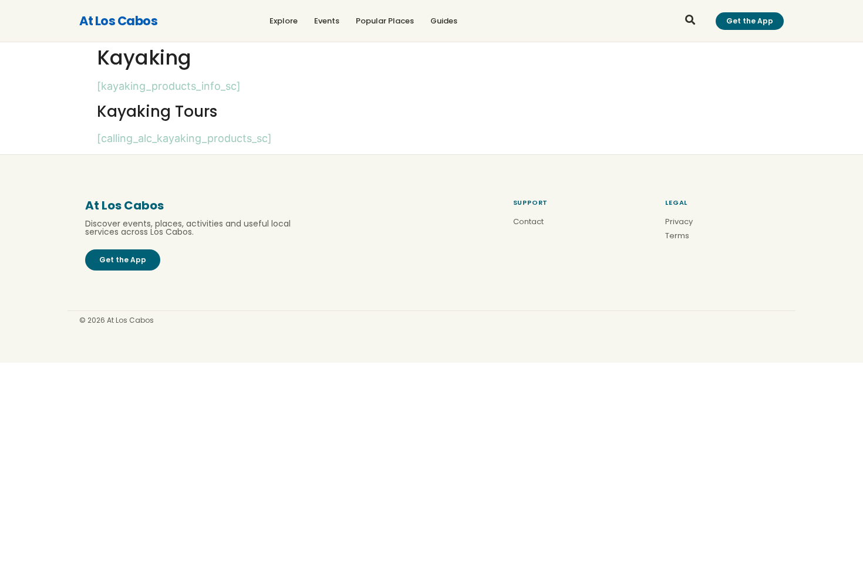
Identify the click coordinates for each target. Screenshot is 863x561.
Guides (443, 20)
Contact (528, 221)
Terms (677, 235)
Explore (283, 20)
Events (326, 20)
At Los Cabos (118, 20)
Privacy (679, 221)
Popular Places (385, 20)
